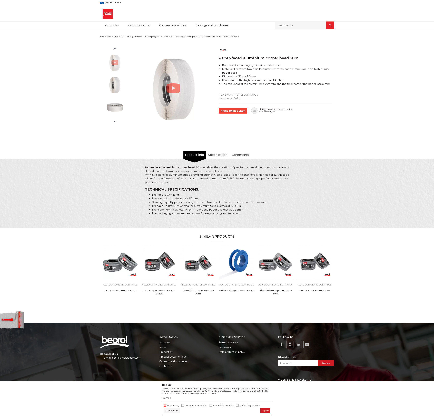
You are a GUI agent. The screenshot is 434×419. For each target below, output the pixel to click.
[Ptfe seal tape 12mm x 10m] (236, 262)
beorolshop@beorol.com (126, 357)
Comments (240, 155)
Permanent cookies (196, 405)
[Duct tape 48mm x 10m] (314, 262)
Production (166, 352)
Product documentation (173, 356)
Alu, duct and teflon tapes (183, 36)
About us (164, 342)
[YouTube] (307, 344)
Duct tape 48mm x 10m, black (159, 292)
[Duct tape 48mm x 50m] (120, 262)
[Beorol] (223, 50)
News (162, 347)
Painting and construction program (142, 36)
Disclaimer (225, 347)
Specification (218, 155)
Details (166, 398)
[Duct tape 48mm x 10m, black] (159, 262)
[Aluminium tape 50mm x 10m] (197, 262)
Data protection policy (232, 352)
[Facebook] (281, 344)
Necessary (173, 405)
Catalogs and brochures (173, 361)
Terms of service (228, 342)
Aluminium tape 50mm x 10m (198, 292)
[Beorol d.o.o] (108, 14)
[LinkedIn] (298, 344)
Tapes (165, 36)
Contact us (165, 366)
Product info (194, 155)
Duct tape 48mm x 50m (120, 290)
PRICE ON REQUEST (233, 110)
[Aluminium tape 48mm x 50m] (275, 262)
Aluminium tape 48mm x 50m (275, 292)
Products (118, 36)
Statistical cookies (223, 405)
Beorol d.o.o (105, 36)
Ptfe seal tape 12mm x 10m (236, 290)
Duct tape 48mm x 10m (314, 290)
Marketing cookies (250, 405)
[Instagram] (290, 344)
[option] (115, 62)
